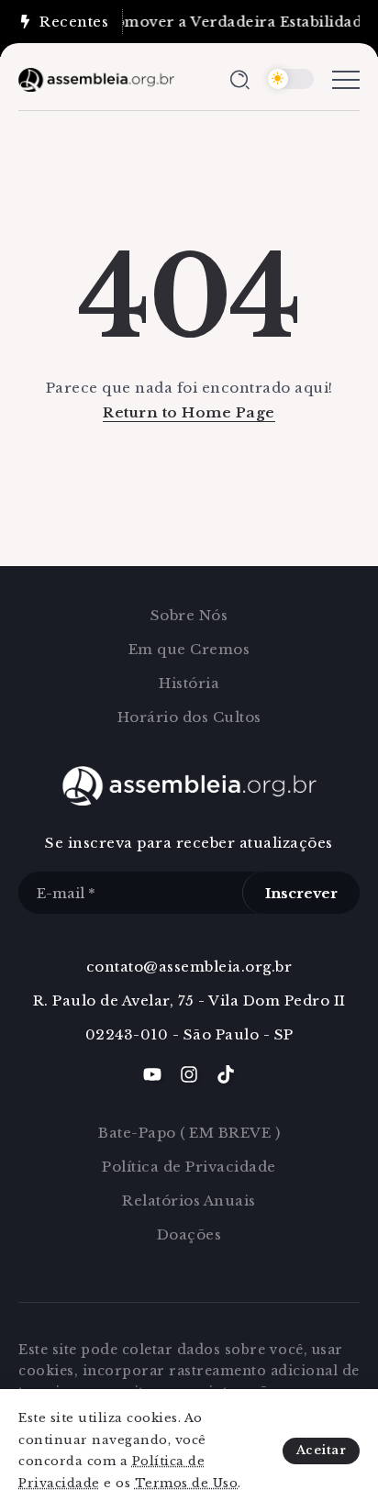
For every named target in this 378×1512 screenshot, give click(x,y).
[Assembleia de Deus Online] (96, 78)
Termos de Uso (187, 1483)
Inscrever (301, 893)
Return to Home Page (189, 412)
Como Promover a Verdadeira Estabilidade (205, 21)
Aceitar (321, 1450)
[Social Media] (152, 1074)
